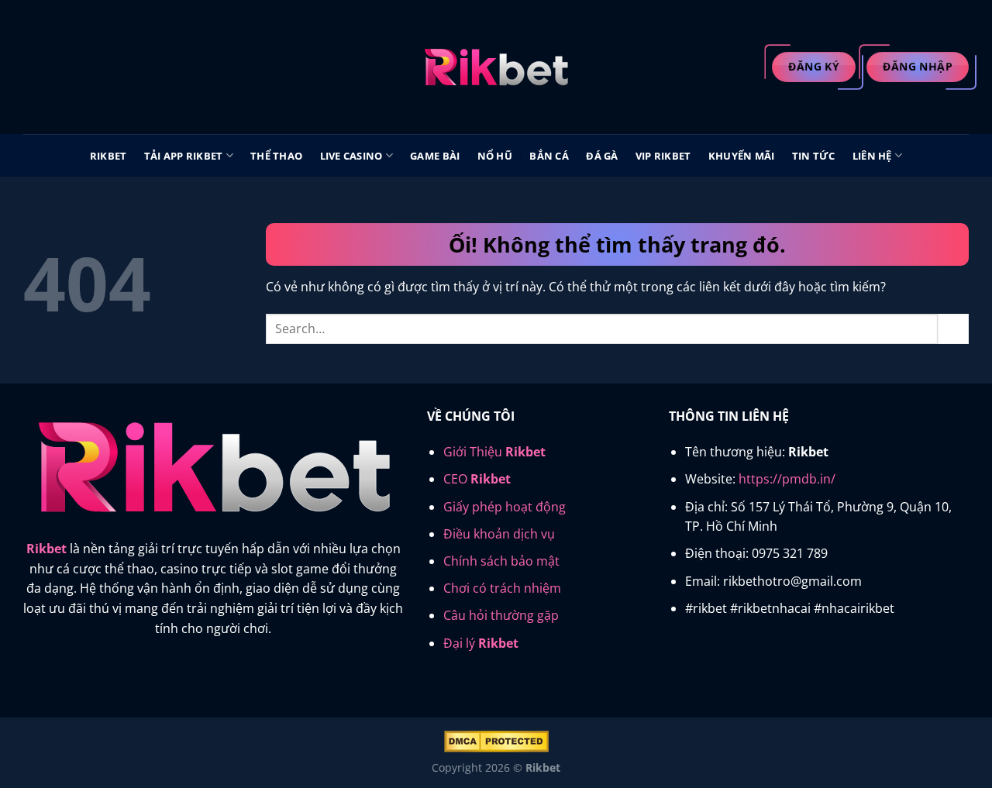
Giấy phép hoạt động (504, 506)
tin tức (813, 156)
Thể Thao (276, 156)
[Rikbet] (496, 67)
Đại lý (480, 643)
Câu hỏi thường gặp (501, 615)
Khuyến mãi (741, 156)
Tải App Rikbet (183, 156)
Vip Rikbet (663, 156)
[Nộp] (953, 329)
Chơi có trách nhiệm (502, 588)
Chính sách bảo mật (501, 560)
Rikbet (108, 156)
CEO (477, 478)
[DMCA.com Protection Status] (496, 740)
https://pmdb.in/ (787, 478)
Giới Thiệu (494, 451)
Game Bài (435, 156)
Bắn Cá (549, 156)
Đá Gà (602, 156)
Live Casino (351, 156)
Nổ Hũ (494, 156)
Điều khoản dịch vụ (499, 533)
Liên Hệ (872, 156)
